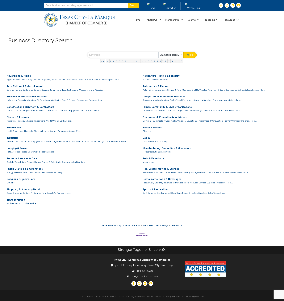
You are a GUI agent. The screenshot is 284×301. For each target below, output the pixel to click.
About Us (152, 20)
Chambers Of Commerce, (223, 110)
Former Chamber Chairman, (237, 121)
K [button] (136, 61)
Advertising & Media (19, 75)
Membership (172, 20)
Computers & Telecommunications (164, 96)
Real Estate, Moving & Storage (161, 168)
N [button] (145, 61)
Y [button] (178, 61)
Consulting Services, (27, 100)
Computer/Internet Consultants (227, 100)
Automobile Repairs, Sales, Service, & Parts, (162, 90)
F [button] (122, 61)
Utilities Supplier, (37, 172)
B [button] (110, 61)
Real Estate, (148, 172)
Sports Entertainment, (51, 90)
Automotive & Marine (155, 86)
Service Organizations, (200, 110)
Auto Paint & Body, (216, 90)
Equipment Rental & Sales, (81, 110)
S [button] (160, 61)
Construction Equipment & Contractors (30, 107)
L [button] (139, 61)
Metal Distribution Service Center (157, 152)
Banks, (63, 121)
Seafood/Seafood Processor (155, 79)
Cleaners (147, 131)
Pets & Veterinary (153, 158)
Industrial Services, (15, 141)
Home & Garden (152, 127)
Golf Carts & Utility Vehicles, (194, 90)
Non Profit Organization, (178, 110)
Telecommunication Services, (156, 100)
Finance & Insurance (19, 117)
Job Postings (161, 225)
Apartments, (159, 172)
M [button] (142, 61)
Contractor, (63, 110)
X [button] (175, 61)
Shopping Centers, (21, 193)
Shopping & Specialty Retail (23, 189)
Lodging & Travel (17, 148)
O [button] (148, 61)
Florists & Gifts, (48, 162)
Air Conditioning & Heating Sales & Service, (56, 100)
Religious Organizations (21, 179)
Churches (11, 183)
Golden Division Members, (155, 110)
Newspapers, (108, 79)
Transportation (16, 199)
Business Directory (111, 225)
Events (192, 20)
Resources (229, 20)
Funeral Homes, (34, 162)
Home (137, 20)
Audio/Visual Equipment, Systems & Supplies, (191, 100)
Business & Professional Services (27, 96)
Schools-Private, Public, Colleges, (170, 121)
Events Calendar (132, 225)
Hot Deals (148, 225)
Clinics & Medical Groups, (45, 131)
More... (117, 79)
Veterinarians (148, 162)
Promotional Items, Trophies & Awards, (83, 79)
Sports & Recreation (155, 189)
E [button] (119, 61)
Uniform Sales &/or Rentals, (51, 193)
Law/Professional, (151, 141)
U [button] (166, 61)
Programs (209, 20)
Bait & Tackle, (214, 193)
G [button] (125, 61)
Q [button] (154, 61)
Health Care (14, 127)
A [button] (108, 61)
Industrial (12, 138)
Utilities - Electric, (22, 172)
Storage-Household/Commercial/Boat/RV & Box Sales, (216, 172)
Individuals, (12, 100)
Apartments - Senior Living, (178, 172)
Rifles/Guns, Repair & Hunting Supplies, (188, 193)
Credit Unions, (52, 121)
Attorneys (164, 141)
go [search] (191, 54)
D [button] (116, 61)
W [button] (172, 61)
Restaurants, (148, 183)
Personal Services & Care (22, 158)
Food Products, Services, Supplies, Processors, (205, 183)
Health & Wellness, (15, 131)
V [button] (169, 61)
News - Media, (58, 79)
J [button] (133, 61)
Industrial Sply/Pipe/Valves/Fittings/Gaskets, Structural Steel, (52, 141)
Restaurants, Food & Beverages (162, 179)
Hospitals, (28, 131)
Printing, (34, 193)
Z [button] (181, 61)
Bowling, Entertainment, (159, 193)
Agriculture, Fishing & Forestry (161, 75)
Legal (146, 138)
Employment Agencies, (87, 100)
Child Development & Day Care (70, 162)
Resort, (24, 152)
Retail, (9, 193)
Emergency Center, (66, 131)
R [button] (157, 61)
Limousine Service (27, 203)
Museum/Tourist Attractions (91, 90)
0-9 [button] (102, 61)
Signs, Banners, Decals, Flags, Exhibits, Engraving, (29, 79)
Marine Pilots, (13, 203)
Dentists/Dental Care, (16, 162)
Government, (149, 121)
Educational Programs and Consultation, (205, 121)
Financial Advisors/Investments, (31, 121)
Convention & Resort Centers (41, 152)
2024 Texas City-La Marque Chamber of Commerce (104, 296)
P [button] (151, 61)
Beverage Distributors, (173, 183)
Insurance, (11, 121)
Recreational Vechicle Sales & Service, (242, 90)
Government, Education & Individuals (165, 117)
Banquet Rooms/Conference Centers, (24, 90)
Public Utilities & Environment (25, 168)
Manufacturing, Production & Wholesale (167, 148)
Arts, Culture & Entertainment (25, 86)
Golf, (145, 193)
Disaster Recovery (54, 172)
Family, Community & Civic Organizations (167, 107)
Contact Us (176, 225)
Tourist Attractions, (70, 90)
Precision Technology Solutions (190, 296)
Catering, (158, 183)
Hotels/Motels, (13, 152)
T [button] (162, 61)
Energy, (10, 172)
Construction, (13, 110)
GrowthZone (158, 296)
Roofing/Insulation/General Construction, (39, 110)
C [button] (113, 61)
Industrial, (85, 141)
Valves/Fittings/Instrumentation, (105, 141)
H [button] (128, 61)
